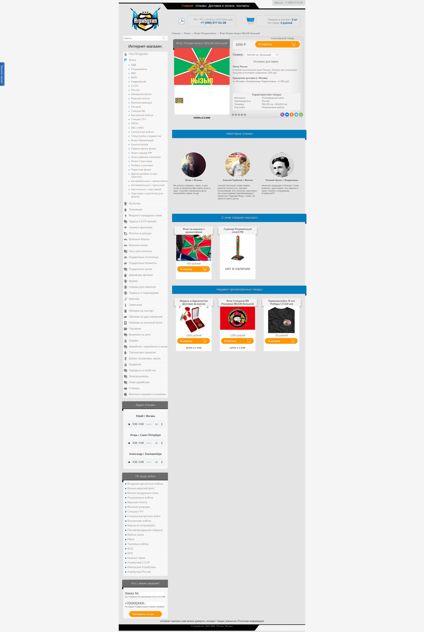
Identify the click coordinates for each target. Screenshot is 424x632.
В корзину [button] (265, 44)
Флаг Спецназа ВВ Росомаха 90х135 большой (237, 302)
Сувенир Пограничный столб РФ (238, 230)
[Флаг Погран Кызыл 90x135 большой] (202, 66)
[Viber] (282, 115)
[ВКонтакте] (287, 115)
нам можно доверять (193, 621)
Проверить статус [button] (143, 614)
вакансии (231, 621)
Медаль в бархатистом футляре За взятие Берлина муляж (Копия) (193, 303)
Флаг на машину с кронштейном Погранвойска (194, 232)
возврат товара (215, 621)
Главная (187, 5)
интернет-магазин (170, 621)
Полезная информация (251, 621)
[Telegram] (296, 115)
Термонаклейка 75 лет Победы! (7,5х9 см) (281, 302)
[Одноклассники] (292, 115)
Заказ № (132, 593)
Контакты (243, 5)
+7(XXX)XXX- (135, 603)
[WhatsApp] (301, 115)
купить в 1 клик (202, 117)
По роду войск (146, 476)
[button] (164, 38)
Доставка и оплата (221, 5)
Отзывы (200, 5)
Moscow (279, 2)
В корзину (186, 269)
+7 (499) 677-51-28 (294, 2)
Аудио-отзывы (145, 405)
